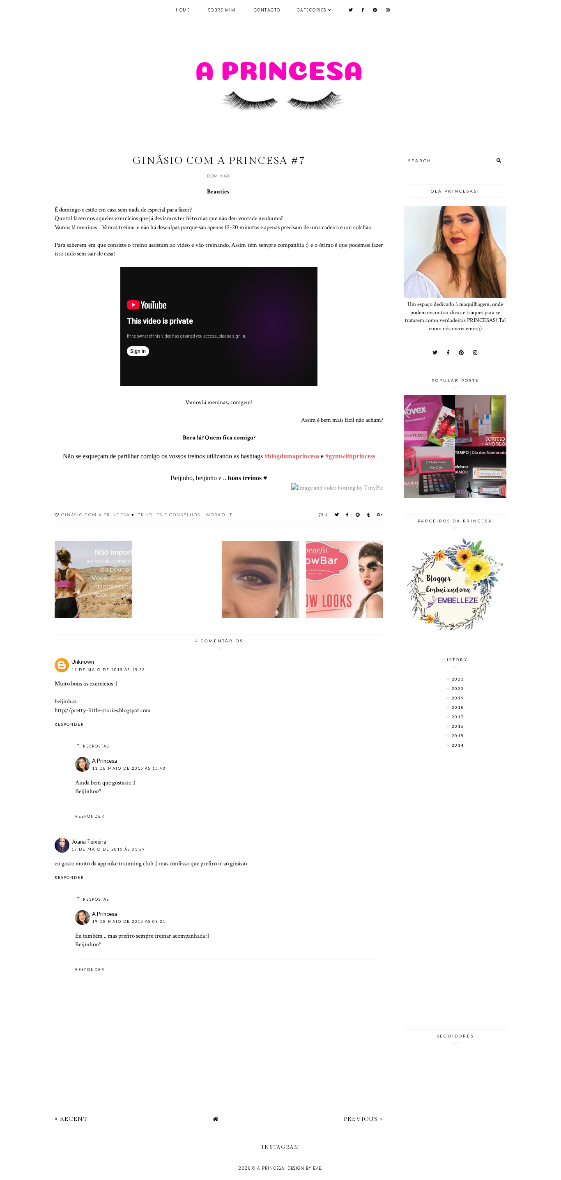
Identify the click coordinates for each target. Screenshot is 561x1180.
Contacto (267, 10)
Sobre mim (222, 10)
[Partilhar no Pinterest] (358, 514)
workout (219, 514)
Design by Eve (304, 1168)
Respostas (96, 746)
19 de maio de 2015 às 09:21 (129, 921)
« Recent (71, 1119)
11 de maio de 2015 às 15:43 (129, 768)
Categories (311, 10)
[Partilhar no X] (337, 514)
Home (183, 10)
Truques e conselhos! (170, 514)
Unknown (82, 661)
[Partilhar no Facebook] (347, 514)
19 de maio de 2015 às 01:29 (108, 849)
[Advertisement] (455, 889)
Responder (69, 724)
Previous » (363, 1119)
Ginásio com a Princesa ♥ (98, 514)
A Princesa (104, 760)
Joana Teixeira (88, 841)
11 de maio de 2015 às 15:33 (108, 669)
